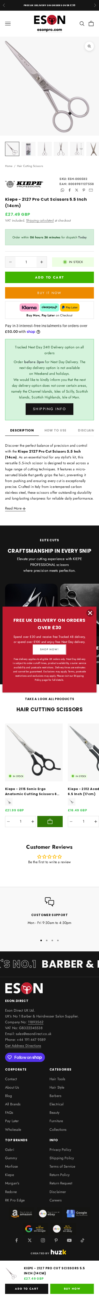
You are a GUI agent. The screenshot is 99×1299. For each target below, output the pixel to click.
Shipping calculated (40, 220)
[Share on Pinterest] (84, 190)
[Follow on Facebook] (16, 1240)
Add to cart (49, 277)
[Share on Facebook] (70, 190)
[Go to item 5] (77, 149)
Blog (8, 1095)
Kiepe (9, 1174)
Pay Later (12, 1120)
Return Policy (60, 1174)
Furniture (56, 1120)
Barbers (55, 1095)
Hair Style (57, 1087)
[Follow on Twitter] (29, 1240)
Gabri (9, 1149)
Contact (11, 1078)
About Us (12, 1087)
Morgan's (12, 1183)
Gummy (11, 1158)
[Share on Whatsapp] (62, 190)
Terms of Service (62, 1166)
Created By (39, 1253)
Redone (11, 1191)
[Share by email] (91, 190)
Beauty (54, 1112)
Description (22, 430)
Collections (58, 1129)
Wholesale (13, 1129)
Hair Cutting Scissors (30, 166)
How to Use (55, 430)
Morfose (11, 1166)
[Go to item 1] (12, 149)
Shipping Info (49, 408)
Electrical (56, 1104)
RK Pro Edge (15, 1200)
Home (9, 166)
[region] (49, 914)
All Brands (13, 1104)
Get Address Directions (23, 1045)
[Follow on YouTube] (69, 1240)
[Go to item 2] (28, 149)
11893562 (35, 1022)
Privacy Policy (60, 1149)
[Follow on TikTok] (82, 1240)
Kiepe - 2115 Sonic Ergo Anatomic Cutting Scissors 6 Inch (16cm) (31, 792)
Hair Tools (57, 1078)
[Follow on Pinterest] (56, 1240)
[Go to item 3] (45, 149)
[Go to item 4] (61, 149)
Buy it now (49, 292)
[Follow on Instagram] (42, 1240)
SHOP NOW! (49, 649)
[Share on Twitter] (77, 190)
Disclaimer (58, 1191)
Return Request (61, 1183)
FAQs (9, 1112)
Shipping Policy (62, 1158)
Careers (56, 1200)
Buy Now (72, 1289)
